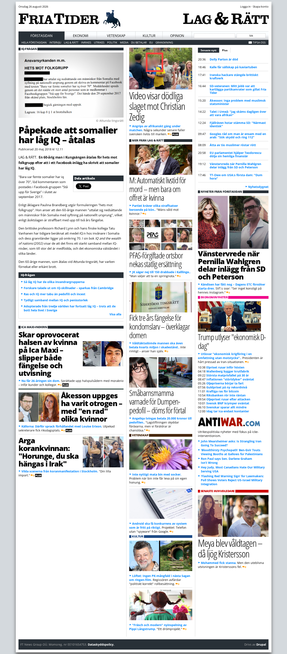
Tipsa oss (259, 42)
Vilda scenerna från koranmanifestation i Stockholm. (59, 471)
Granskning (164, 42)
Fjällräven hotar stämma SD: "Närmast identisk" (238, 124)
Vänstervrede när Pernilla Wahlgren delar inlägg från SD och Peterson (235, 165)
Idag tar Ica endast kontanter (227, 411)
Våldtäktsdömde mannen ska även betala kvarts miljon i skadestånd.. (156, 345)
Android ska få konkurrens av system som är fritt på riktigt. (158, 525)
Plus (225, 50)
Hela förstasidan (34, 42)
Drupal (261, 644)
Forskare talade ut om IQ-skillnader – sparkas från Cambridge (68, 288)
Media (124, 42)
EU (151, 42)
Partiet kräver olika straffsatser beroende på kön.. (153, 208)
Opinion (177, 35)
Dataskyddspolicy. (101, 644)
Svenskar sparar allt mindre (226, 407)
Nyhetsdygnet (258, 187)
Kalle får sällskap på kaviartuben (233, 67)
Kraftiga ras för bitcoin (222, 391)
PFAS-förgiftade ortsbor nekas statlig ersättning (156, 259)
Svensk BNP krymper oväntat (227, 403)
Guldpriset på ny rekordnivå (226, 387)
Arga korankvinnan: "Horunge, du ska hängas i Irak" (48, 451)
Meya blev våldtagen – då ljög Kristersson (230, 548)
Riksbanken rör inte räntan (226, 395)
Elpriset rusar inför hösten (225, 367)
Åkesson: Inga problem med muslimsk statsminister (238, 102)
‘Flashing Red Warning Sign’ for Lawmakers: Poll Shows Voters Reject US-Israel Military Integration (232, 480)
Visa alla (115, 314)
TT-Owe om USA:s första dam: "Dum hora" (236, 176)
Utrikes (99, 42)
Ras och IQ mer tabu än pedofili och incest (54, 294)
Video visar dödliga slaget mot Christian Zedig (157, 106)
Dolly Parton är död (224, 59)
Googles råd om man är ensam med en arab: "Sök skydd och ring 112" (238, 135)
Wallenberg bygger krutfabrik (227, 371)
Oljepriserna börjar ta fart (225, 383)
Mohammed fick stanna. (218, 563)
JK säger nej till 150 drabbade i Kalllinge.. (161, 272)
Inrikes (86, 42)
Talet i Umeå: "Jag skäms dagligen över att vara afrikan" (238, 113)
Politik (112, 42)
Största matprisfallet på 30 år (227, 375)
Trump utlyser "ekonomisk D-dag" (232, 341)
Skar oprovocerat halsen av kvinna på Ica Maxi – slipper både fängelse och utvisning (48, 353)
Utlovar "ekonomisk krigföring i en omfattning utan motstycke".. (225, 356)
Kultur (149, 35)
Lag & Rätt (71, 42)
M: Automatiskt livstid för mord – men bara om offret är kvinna (157, 188)
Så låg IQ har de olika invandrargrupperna (54, 282)
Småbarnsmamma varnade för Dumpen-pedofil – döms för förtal (157, 401)
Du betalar (139, 42)
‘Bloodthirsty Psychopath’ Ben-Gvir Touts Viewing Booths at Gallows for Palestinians (232, 452)
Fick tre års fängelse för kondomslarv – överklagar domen (159, 326)
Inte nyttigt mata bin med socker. (156, 474)
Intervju (55, 42)
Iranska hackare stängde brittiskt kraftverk (234, 76)
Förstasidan (41, 35)
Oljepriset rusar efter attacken (228, 399)
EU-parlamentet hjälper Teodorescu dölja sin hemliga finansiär (235, 154)
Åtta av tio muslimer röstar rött (233, 145)
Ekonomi (80, 35)
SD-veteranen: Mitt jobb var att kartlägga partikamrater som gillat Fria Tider (238, 89)
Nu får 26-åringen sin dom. (40, 381)
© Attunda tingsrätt (110, 121)
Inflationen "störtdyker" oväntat (230, 379)
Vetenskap (116, 35)
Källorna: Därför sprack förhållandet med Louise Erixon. (61, 426)
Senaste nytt (210, 50)
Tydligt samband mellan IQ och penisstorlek (56, 300)
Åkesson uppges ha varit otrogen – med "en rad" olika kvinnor (91, 406)
